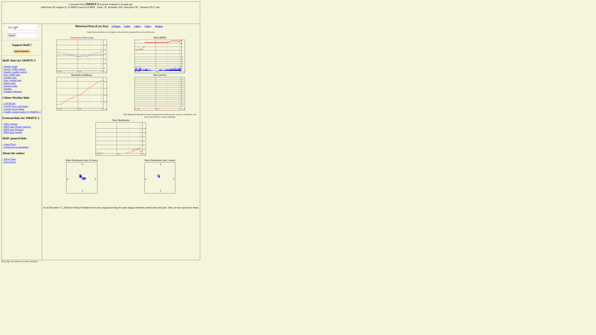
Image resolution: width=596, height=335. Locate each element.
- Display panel (9, 66)
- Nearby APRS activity (14, 69)
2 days (127, 26)
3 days (137, 26)
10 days (159, 26)
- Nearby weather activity (14, 72)
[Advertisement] (100, 16)
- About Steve (9, 162)
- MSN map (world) (12, 132)
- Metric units (9, 83)
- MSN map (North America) (16, 126)
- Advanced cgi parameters (15, 147)
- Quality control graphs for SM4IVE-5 (21, 112)
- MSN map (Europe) (12, 129)
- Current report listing (13, 109)
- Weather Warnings (12, 91)
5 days (147, 26)
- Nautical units (9, 86)
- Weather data (9, 77)
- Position (7, 88)
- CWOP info (9, 103)
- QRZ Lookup (9, 124)
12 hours (116, 26)
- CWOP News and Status (15, 106)
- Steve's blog (9, 159)
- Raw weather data (12, 80)
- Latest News (9, 144)
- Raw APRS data (11, 75)
